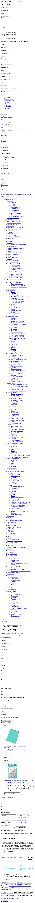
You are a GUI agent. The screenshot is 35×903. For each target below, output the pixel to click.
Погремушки (11, 533)
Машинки (10, 524)
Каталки (13, 350)
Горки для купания (16, 440)
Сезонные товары (11, 589)
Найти (2, 18)
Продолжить (4, 901)
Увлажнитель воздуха (17, 355)
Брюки (13, 561)
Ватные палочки (15, 395)
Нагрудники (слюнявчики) (15, 514)
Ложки (13, 493)
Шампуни (14, 446)
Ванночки (14, 428)
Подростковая (15, 210)
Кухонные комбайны (17, 480)
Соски (9, 517)
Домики (13, 599)
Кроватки (10, 201)
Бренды (6, 156)
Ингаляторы (14, 404)
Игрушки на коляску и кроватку (16, 547)
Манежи (13, 293)
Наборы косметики (16, 454)
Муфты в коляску (16, 265)
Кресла (13, 315)
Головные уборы (12, 555)
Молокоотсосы (15, 477)
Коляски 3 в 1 (11, 251)
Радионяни (14, 329)
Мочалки (13, 438)
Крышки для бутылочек (18, 505)
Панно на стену (15, 364)
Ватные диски (15, 397)
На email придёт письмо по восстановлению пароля (16, 194)
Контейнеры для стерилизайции (20, 511)
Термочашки (14, 500)
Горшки (13, 421)
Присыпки (14, 452)
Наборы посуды (15, 499)
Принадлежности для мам (15, 520)
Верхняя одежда (12, 557)
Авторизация (4, 10)
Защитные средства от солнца (19, 457)
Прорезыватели (15, 401)
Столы (13, 309)
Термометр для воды (17, 437)
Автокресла (10, 281)
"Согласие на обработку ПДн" (9, 898)
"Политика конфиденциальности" (21, 897)
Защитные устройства (17, 335)
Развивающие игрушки (14, 528)
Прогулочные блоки (13, 262)
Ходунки (13, 346)
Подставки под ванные (17, 429)
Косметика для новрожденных (16, 443)
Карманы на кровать (17, 366)
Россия (3, 703)
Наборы (9, 519)
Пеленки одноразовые (17, 420)
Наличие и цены (9, 157)
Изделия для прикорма (17, 486)
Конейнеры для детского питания (20, 502)
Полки (13, 378)
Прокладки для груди (17, 394)
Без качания (14, 215)
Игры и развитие (11, 522)
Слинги (13, 583)
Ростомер (13, 367)
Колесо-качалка (15, 207)
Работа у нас (7, 106)
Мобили (9, 530)
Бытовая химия (11, 468)
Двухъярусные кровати (17, 216)
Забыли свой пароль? (7, 186)
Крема (13, 451)
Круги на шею (15, 432)
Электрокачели (15, 306)
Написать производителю (9, 857)
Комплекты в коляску (17, 276)
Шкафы (13, 292)
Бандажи (13, 588)
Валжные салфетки (16, 398)
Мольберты (14, 352)
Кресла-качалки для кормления (16, 471)
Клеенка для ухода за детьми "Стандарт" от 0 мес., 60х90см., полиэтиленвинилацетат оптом (18, 781)
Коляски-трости (12, 257)
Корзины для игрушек (17, 321)
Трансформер (15, 208)
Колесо (13, 205)
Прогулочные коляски (13, 256)
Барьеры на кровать (16, 330)
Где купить (7, 105)
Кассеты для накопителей (18, 387)
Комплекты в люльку (13, 224)
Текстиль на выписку (13, 566)
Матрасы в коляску (16, 274)
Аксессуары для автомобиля (19, 287)
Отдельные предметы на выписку (20, 571)
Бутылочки (10, 516)
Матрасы (10, 238)
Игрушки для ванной (17, 431)
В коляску (10, 552)
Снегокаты (14, 611)
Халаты (13, 434)
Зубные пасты (15, 415)
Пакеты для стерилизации (18, 509)
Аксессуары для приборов (18, 391)
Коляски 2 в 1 (11, 249)
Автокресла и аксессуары (13, 279)
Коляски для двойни (13, 254)
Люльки (9, 259)
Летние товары (11, 591)
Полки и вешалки (16, 310)
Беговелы (13, 593)
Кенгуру (13, 581)
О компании (7, 97)
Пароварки (14, 479)
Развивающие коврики (14, 527)
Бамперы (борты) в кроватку (15, 229)
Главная (3, 633)
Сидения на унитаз (16, 423)
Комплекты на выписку (18, 569)
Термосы (13, 489)
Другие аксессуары (16, 277)
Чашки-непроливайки (17, 497)
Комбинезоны (15, 560)
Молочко (13, 466)
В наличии (4, 640)
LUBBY (3, 685)
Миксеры (13, 483)
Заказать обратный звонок (30, 857)
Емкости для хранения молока (19, 503)
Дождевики (14, 271)
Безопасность (11, 326)
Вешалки (13, 375)
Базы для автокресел (17, 284)
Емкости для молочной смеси (19, 506)
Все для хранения (12, 316)
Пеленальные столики (17, 299)
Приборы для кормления (14, 473)
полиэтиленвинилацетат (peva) (10, 717)
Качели (13, 347)
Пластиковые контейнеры (18, 324)
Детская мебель (11, 290)
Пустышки (14, 403)
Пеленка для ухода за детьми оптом (14, 746)
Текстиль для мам (12, 577)
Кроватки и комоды (11, 199)
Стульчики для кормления (18, 295)
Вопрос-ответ (8, 103)
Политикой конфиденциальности (13, 820)
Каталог (8, 633)
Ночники (13, 356)
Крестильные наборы (13, 572)
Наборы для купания (17, 441)
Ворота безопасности (17, 332)
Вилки (13, 494)
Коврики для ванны (16, 426)
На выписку (11, 550)
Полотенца (14, 435)
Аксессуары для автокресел (15, 282)
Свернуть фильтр (5, 722)
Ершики (13, 513)
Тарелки (13, 491)
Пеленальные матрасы (17, 301)
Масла (13, 449)
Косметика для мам (13, 458)
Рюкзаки (13, 584)
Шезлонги (14, 304)
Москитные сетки (16, 272)
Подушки (10, 230)
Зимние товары (11, 609)
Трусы (13, 586)
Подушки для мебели (17, 381)
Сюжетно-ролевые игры (14, 541)
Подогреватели (15, 474)
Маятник (13, 202)
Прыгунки (14, 344)
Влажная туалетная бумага (18, 400)
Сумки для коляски (16, 268)
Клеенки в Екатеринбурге (17, 635)
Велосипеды (14, 596)
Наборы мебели (15, 307)
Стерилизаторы (15, 476)
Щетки (13, 411)
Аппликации (14, 379)
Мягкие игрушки (12, 525)
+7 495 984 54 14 (5, 124)
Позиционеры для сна (13, 236)
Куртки (13, 564)
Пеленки (10, 241)
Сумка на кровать (16, 369)
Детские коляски (11, 246)
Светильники (15, 358)
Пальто (13, 558)
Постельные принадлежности (14, 221)
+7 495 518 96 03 (5, 122)
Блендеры (14, 482)
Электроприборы (12, 353)
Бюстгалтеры (15, 578)
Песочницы (14, 602)
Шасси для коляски (13, 260)
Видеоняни (14, 327)
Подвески (10, 531)
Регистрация (4, 7)
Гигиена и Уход (10, 383)
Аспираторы (14, 412)
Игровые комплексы (17, 594)
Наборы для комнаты (17, 373)
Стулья (13, 312)
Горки (12, 600)
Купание (9, 424)
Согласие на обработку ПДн (23, 867)
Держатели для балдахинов (15, 227)
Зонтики (13, 269)
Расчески (13, 409)
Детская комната (11, 289)
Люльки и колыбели (13, 218)
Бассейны (13, 603)
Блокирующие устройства (18, 333)
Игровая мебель (15, 313)
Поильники (14, 488)
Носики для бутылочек (17, 508)
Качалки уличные (16, 606)
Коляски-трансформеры (14, 252)
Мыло (12, 444)
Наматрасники (11, 240)
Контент (6, 159)
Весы (12, 417)
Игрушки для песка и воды (19, 608)
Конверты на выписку (17, 568)
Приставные (14, 211)
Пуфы (12, 372)
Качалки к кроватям (16, 361)
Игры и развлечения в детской (16, 338)
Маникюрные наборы (17, 418)
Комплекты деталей (16, 362)
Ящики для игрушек (17, 322)
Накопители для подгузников (19, 386)
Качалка (13, 204)
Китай (2, 711)
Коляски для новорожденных (15, 248)
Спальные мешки (12, 233)
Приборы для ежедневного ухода (17, 384)
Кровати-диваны (16, 213)
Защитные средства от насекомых (20, 455)
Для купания (14, 448)
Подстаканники (15, 266)
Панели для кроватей (17, 376)
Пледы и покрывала (13, 235)
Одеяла (9, 232)
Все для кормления (11, 469)
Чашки (13, 496)
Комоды (9, 219)
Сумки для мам (15, 580)
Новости (6, 102)
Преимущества (8, 99)
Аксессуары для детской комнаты (17, 359)
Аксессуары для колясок (14, 263)
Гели (12, 461)
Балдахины (10, 226)
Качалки (13, 349)
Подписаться (21, 857)
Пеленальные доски (16, 302)
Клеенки (9, 243)
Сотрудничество (9, 100)
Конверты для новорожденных (20, 563)
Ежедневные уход (12, 392)
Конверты (9, 549)
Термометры (14, 406)
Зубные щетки (15, 414)
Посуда (9, 485)
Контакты (7, 108)
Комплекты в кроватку (14, 223)
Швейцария (4, 706)
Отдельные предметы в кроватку (17, 244)
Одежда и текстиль (11, 554)
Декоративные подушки (18, 370)
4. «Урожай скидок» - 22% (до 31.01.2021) (13, 697)
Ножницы (14, 408)
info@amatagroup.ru (6, 117)
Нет (2, 691)
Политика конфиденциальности (9, 867)
